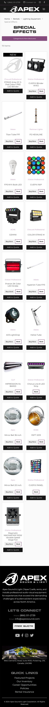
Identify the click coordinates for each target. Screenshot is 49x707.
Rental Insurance (24, 691)
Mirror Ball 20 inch (12, 485)
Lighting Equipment (32, 19)
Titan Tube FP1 (13, 134)
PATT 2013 (36, 435)
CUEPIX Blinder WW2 (36, 84)
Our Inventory (24, 681)
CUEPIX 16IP (36, 185)
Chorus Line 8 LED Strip (36, 385)
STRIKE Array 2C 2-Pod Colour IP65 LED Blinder (13, 84)
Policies (24, 688)
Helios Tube (36, 335)
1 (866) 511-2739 (13, 2)
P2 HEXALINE (36, 134)
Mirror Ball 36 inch (13, 435)
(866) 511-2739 (27, 615)
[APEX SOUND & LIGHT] (24, 577)
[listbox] (36, 91)
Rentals (16, 19)
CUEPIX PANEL (36, 485)
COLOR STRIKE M (36, 235)
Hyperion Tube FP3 (36, 285)
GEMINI (13, 235)
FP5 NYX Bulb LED (13, 185)
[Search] (33, 8)
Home (7, 19)
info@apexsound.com (27, 618)
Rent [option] (41, 91)
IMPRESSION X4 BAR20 (13, 385)
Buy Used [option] (9, 291)
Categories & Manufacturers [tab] (24, 38)
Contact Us (31, 2)
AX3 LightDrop (13, 335)
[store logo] (24, 9)
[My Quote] (43, 9)
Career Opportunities (24, 684)
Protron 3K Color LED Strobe (13, 285)
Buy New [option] (32, 91)
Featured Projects (24, 677)
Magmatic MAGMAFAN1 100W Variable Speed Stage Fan (13, 536)
